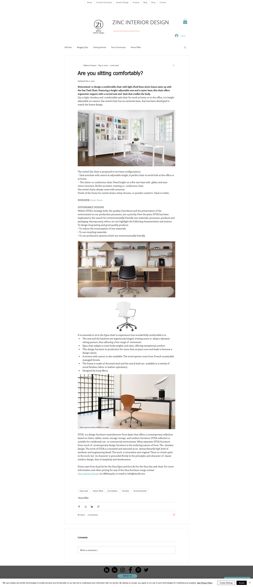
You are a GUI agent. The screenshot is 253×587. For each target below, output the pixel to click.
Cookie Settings (226, 582)
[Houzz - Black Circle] (107, 570)
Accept (241, 582)
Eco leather (113, 491)
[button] (185, 21)
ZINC (118, 22)
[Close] (249, 583)
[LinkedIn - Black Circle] (115, 570)
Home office (98, 491)
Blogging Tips (82, 47)
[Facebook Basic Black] (130, 570)
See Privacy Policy (204, 582)
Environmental (139, 491)
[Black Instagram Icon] (122, 570)
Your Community (118, 47)
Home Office (136, 47)
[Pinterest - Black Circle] (138, 570)
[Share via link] (98, 506)
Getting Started (99, 47)
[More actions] (173, 65)
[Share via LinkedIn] (92, 506)
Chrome (125, 491)
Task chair (83, 491)
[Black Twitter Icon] (146, 570)
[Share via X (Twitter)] (85, 506)
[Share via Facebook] (79, 506)
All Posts (68, 47)
